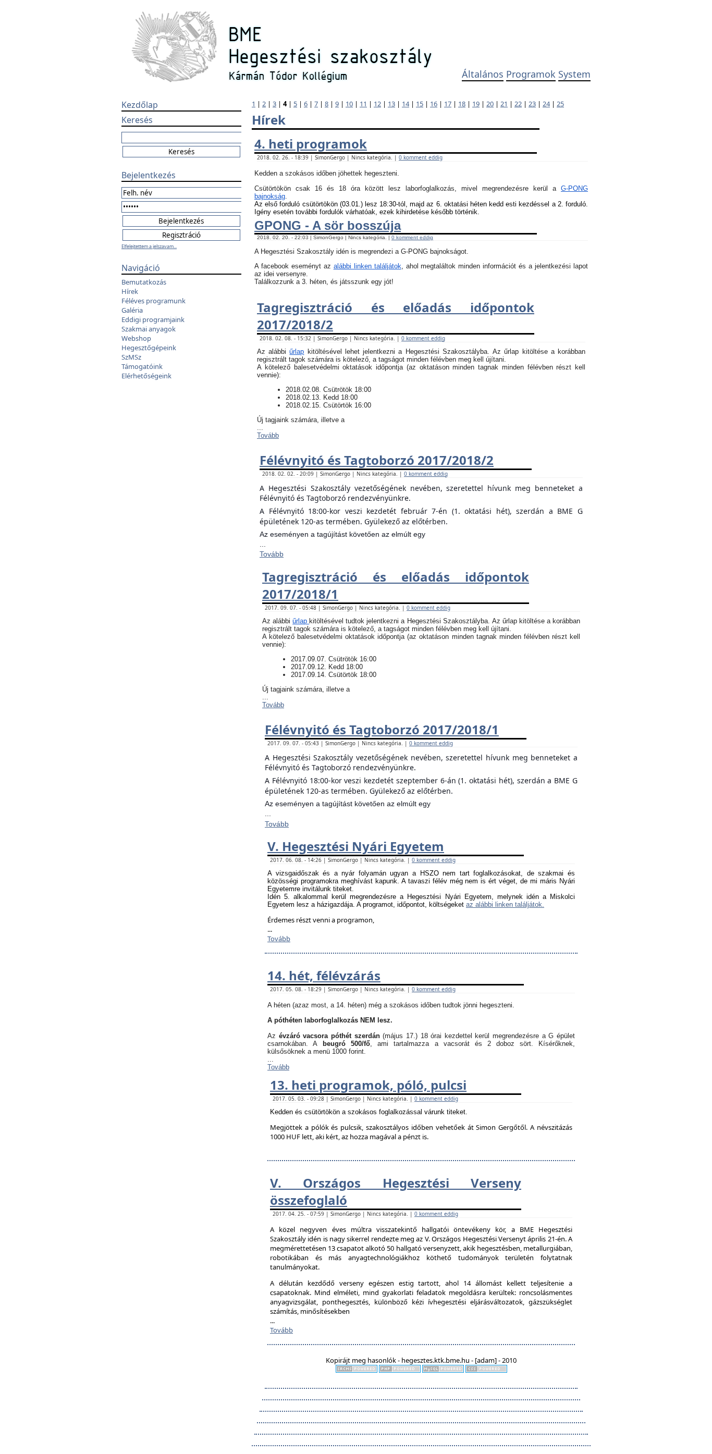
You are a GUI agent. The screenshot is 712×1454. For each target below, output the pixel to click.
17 (447, 103)
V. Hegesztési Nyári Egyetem (355, 846)
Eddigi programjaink (153, 319)
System (574, 74)
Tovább (268, 435)
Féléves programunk (153, 300)
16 (433, 103)
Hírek (129, 291)
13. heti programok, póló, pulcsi (368, 1084)
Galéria (132, 310)
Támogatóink (142, 366)
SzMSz (131, 357)
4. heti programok (310, 143)
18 (461, 103)
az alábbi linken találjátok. (505, 904)
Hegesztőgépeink (148, 347)
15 (419, 103)
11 (363, 103)
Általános (483, 74)
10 (349, 103)
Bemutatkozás (143, 282)
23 (532, 103)
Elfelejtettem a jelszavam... (149, 246)
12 (377, 103)
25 (560, 103)
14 (405, 103)
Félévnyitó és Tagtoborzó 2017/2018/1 (382, 729)
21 (504, 103)
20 (490, 103)
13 (391, 103)
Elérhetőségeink (146, 375)
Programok (531, 74)
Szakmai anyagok (148, 329)
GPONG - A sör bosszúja (327, 225)
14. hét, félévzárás (323, 975)
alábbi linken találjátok (367, 266)
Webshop (136, 338)
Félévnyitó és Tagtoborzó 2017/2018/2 (377, 460)
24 (546, 103)
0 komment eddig (421, 157)
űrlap (296, 351)
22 (518, 103)
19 (476, 103)
